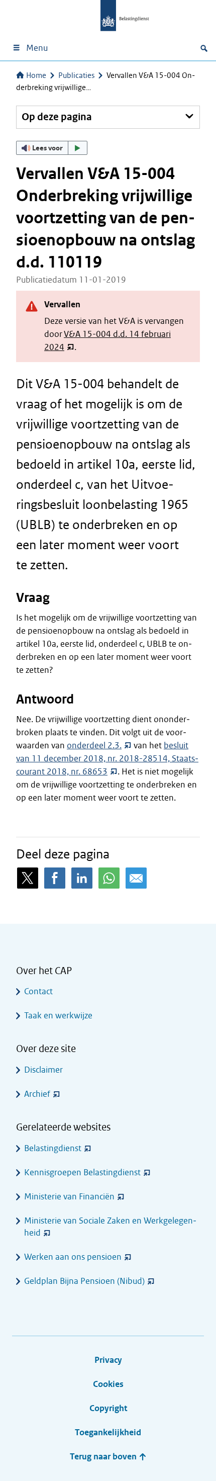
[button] (51, 148)
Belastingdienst (52, 1148)
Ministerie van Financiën (69, 1196)
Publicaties (76, 75)
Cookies (108, 1384)
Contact (38, 991)
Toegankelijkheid (108, 1432)
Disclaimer (43, 1070)
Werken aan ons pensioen (73, 1257)
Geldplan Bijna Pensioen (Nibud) (84, 1281)
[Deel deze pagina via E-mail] (136, 878)
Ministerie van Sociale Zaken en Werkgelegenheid (110, 1226)
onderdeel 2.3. (94, 745)
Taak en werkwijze (58, 1015)
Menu (37, 48)
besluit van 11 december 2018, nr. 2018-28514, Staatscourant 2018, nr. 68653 (107, 758)
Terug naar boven (104, 1456)
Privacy (108, 1360)
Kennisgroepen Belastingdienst (82, 1172)
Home (36, 75)
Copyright (108, 1408)
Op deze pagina (57, 117)
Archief (37, 1094)
